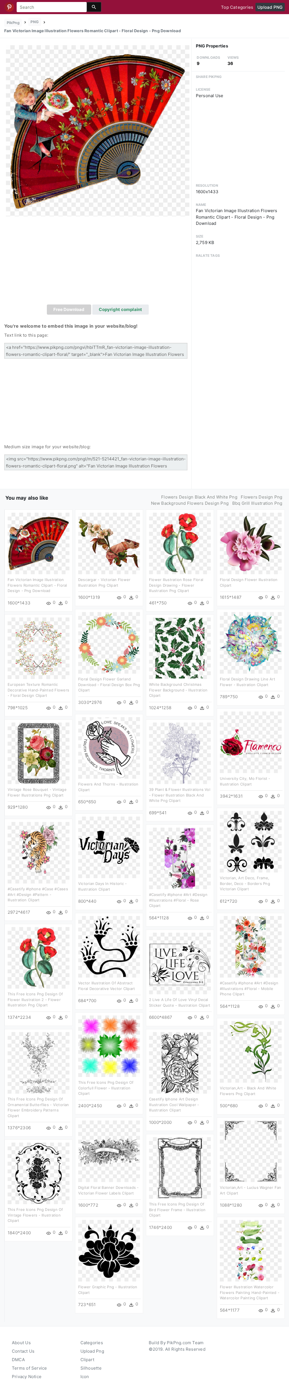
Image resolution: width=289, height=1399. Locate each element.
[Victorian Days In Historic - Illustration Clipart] (109, 847)
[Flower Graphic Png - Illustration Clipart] (109, 1250)
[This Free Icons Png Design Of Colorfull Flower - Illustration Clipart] (109, 1045)
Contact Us (23, 1351)
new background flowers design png (190, 503)
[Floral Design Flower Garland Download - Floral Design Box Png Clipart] (109, 642)
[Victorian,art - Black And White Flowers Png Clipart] (251, 1051)
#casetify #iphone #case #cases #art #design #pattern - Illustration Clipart (38, 894)
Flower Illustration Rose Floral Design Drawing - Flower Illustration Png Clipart (176, 585)
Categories (91, 1342)
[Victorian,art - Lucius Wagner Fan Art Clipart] (251, 1151)
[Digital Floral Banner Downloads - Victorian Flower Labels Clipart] (109, 1151)
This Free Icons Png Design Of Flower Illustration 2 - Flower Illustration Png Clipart (35, 999)
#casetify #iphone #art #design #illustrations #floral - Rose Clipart (178, 900)
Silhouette (91, 1368)
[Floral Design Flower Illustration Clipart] (251, 543)
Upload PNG (270, 7)
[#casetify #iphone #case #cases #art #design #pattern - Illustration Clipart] (38, 852)
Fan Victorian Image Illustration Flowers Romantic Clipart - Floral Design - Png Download (37, 585)
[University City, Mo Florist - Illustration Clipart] (251, 742)
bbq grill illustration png (257, 503)
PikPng (13, 22)
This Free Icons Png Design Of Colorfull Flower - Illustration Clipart (106, 1088)
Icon (84, 1376)
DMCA (18, 1359)
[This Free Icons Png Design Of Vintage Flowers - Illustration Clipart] (38, 1173)
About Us (21, 1342)
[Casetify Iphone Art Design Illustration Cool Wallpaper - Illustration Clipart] (180, 1062)
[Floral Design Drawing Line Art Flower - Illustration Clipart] (251, 642)
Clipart (87, 1359)
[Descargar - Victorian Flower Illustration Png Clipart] (109, 543)
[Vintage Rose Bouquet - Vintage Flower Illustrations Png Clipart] (38, 753)
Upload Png (92, 1351)
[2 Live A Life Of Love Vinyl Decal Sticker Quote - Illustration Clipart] (180, 963)
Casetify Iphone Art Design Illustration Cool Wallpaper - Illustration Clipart (174, 1104)
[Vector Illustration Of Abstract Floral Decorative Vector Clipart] (109, 946)
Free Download (68, 309)
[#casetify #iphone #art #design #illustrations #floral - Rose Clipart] (180, 858)
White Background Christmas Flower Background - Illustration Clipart (178, 690)
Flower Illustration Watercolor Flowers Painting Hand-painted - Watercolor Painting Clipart (249, 1292)
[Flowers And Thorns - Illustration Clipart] (109, 747)
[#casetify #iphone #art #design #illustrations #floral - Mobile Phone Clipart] (251, 946)
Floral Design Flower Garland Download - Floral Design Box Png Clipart (109, 684)
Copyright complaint (120, 309)
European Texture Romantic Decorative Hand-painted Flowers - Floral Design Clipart (38, 690)
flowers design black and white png (199, 497)
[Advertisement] (97, 262)
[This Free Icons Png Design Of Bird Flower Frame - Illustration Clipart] (180, 1167)
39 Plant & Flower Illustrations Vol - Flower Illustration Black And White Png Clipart (179, 795)
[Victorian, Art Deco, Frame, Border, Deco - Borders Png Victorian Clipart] (251, 841)
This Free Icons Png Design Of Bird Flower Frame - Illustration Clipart (177, 1209)
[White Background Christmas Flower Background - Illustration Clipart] (180, 647)
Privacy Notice (26, 1376)
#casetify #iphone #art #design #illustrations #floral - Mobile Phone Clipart (249, 988)
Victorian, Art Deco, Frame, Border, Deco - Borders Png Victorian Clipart (245, 883)
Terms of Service (29, 1368)
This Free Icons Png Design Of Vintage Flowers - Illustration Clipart (35, 1215)
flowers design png (261, 497)
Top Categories (237, 7)
